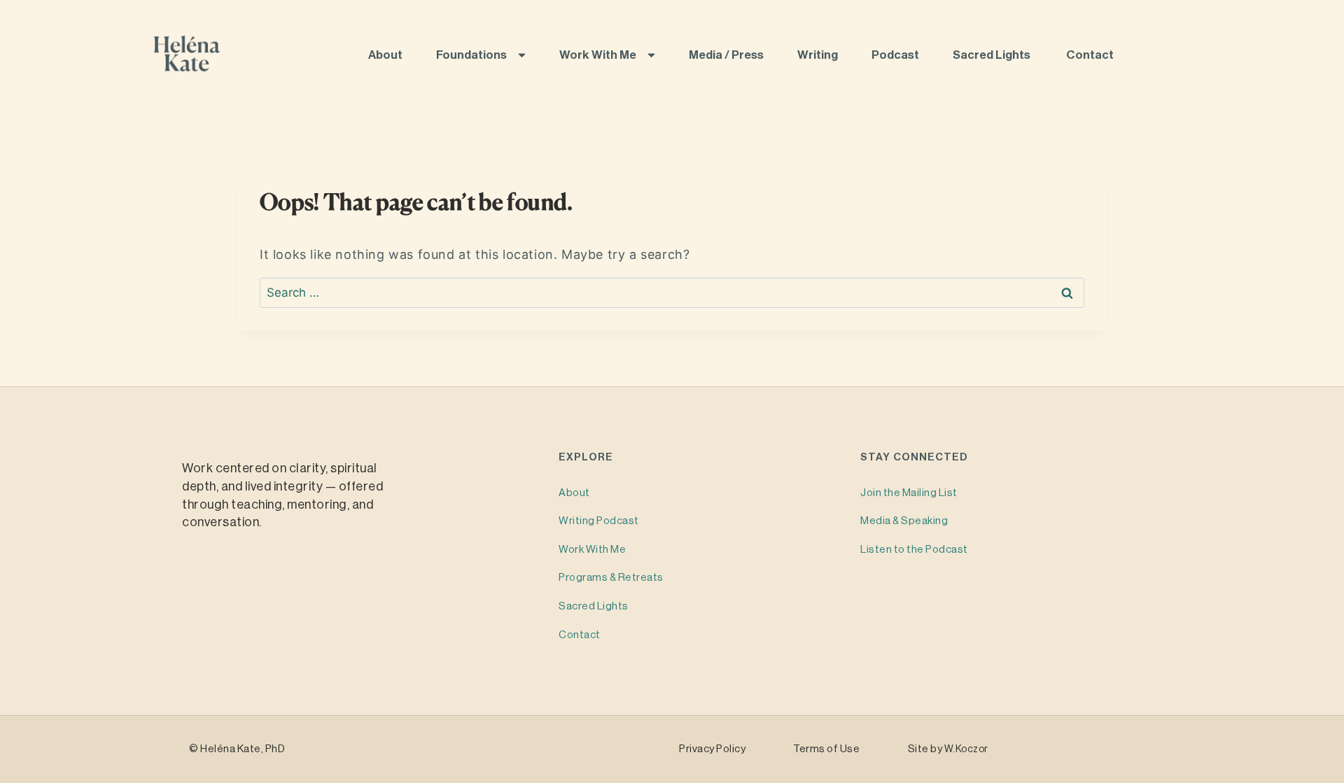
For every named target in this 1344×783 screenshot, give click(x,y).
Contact (1091, 55)
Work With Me (598, 55)
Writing (818, 55)
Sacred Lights (994, 55)
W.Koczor (966, 749)
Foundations (472, 55)
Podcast (896, 55)
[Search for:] (672, 292)
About (386, 55)
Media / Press (727, 55)
